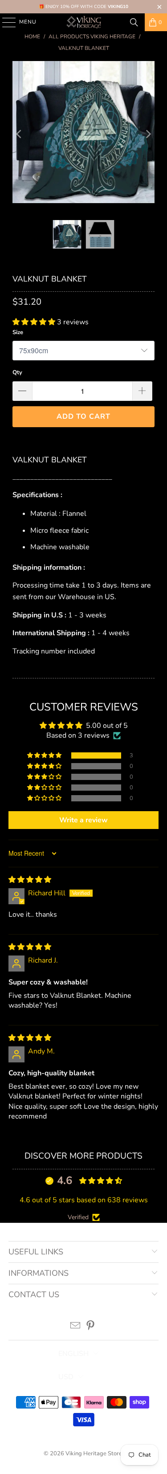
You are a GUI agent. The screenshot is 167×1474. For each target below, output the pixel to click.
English (73, 1354)
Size (17, 332)
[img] (29, 880)
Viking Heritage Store (93, 1454)
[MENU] (4, 22)
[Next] (148, 134)
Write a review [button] (83, 820)
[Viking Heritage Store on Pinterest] (91, 1327)
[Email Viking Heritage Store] (75, 1327)
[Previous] (19, 134)
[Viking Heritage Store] (84, 22)
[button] (34, 322)
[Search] (134, 22)
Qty (17, 372)
